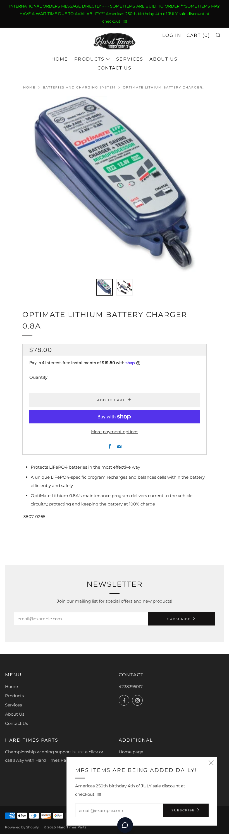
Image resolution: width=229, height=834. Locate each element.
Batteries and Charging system (79, 87)
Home (59, 59)
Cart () (198, 35)
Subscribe (178, 619)
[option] (114, 184)
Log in (171, 35)
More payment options (114, 431)
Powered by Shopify (22, 827)
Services (129, 59)
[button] (104, 287)
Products (89, 59)
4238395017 (131, 686)
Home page (131, 751)
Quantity (38, 377)
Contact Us (114, 68)
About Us (163, 59)
